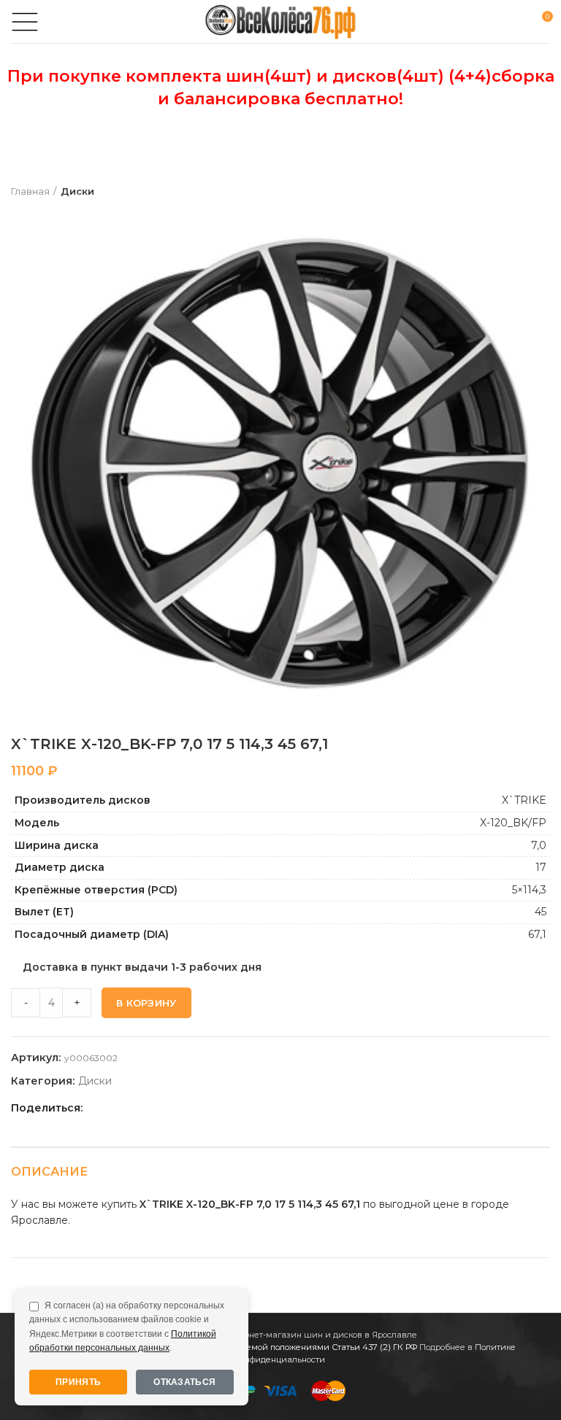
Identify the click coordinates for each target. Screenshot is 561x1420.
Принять (78, 1382)
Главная (30, 191)
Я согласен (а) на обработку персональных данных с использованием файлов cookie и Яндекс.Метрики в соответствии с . (126, 1326)
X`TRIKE (524, 800)
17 (540, 867)
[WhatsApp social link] (148, 1107)
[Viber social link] (198, 1107)
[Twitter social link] (114, 1107)
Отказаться (184, 1382)
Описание (49, 1172)
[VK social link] (164, 1107)
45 (540, 911)
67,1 (537, 934)
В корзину (146, 1003)
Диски (77, 191)
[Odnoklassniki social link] (131, 1107)
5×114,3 (529, 889)
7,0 (538, 845)
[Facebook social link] (97, 1107)
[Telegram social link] (181, 1107)
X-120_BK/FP (513, 822)
